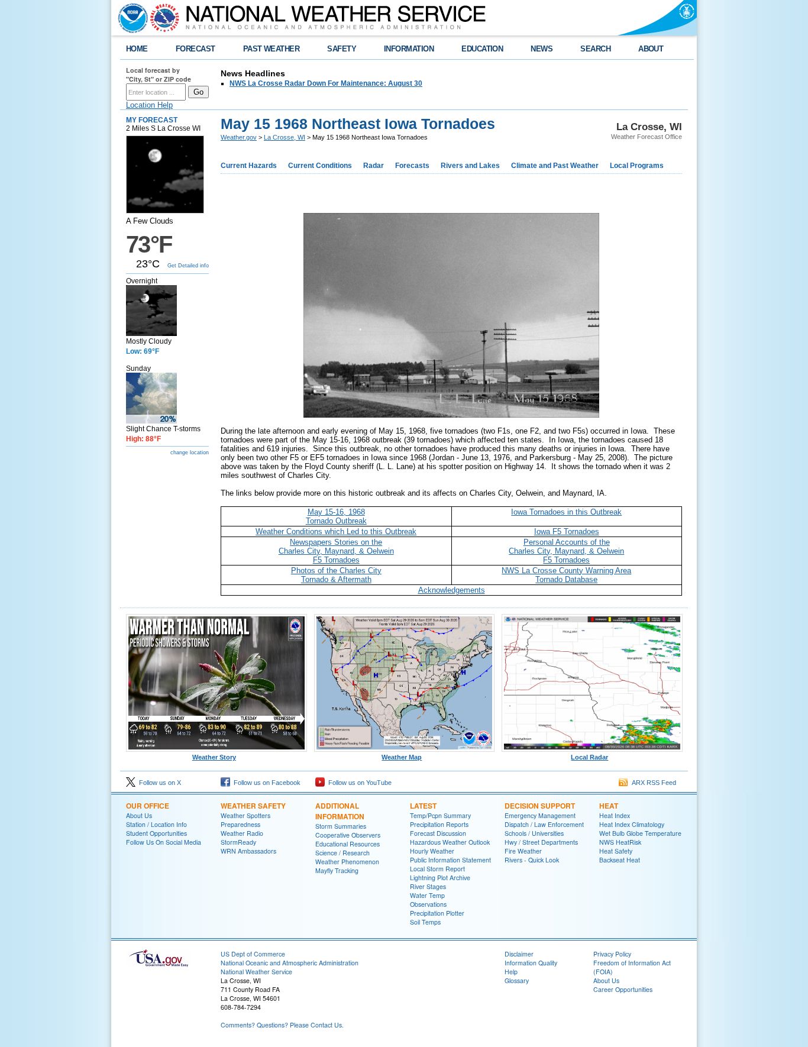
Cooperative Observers (347, 835)
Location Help (149, 105)
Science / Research (342, 852)
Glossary (517, 980)
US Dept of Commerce (253, 953)
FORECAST (195, 48)
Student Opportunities (156, 833)
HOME (137, 48)
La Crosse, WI (284, 137)
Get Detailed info (188, 266)
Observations (428, 904)
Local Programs (637, 165)
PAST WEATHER (271, 48)
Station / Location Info (156, 824)
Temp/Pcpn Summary (440, 815)
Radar (373, 165)
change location (189, 452)
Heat (608, 805)
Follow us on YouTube (358, 782)
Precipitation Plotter (437, 913)
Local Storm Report (437, 868)
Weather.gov (239, 137)
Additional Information (339, 811)
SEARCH (595, 48)
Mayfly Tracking (336, 870)
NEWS (541, 48)
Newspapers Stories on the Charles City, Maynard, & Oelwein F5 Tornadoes (336, 551)
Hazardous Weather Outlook (450, 842)
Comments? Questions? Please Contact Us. (282, 1024)
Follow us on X (158, 782)
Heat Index (614, 815)
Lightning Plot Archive (440, 877)
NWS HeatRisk (620, 842)
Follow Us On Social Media (163, 842)
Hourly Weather (432, 850)
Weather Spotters (245, 815)
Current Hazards (249, 165)
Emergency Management (540, 815)
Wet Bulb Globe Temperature (640, 833)
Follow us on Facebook (265, 782)
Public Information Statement (450, 859)
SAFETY (341, 48)
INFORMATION (409, 48)
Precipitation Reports (439, 824)
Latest (423, 805)
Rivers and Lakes (470, 165)
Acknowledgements (451, 590)
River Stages (428, 886)
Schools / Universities (534, 833)
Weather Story (214, 757)
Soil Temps (425, 921)
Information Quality (531, 962)
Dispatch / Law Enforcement (544, 824)
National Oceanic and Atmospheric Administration (289, 962)
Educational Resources (347, 843)
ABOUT (650, 48)
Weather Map (402, 757)
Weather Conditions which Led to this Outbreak (336, 531)
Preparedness (240, 824)
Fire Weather (523, 850)
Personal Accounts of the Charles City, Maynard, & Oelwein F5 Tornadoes (566, 551)
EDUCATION (482, 48)
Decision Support (540, 805)
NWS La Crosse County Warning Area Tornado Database (566, 575)
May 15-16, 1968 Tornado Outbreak (336, 516)
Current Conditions (320, 165)
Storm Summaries (340, 826)
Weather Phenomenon (347, 861)
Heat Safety (615, 850)
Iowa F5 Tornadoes (566, 531)
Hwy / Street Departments (541, 842)
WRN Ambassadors (248, 850)
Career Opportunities (622, 989)
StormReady (238, 842)
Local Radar (589, 757)
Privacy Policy (612, 953)
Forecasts (412, 165)
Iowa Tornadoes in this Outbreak (566, 512)
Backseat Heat (619, 859)
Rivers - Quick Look (532, 859)
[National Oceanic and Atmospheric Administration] (130, 17)
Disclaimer (519, 953)
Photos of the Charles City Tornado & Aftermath (336, 575)
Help (511, 971)
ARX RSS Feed (652, 782)
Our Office (147, 805)
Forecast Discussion (438, 833)
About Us (139, 815)
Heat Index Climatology (631, 824)
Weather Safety (253, 805)
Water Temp (427, 895)
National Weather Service (256, 971)
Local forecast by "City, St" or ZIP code (158, 74)
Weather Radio (242, 833)
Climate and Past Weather (555, 165)
